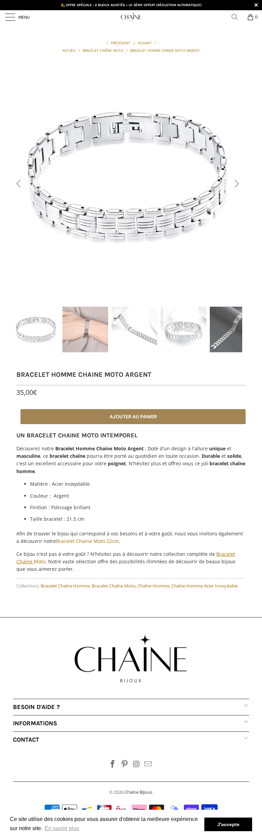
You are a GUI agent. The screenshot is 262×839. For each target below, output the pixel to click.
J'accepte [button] (228, 824)
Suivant (145, 43)
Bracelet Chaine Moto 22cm (87, 541)
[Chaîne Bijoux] (131, 17)
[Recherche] (237, 17)
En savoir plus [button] (62, 828)
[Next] (236, 184)
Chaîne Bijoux (138, 792)
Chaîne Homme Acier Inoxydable (204, 586)
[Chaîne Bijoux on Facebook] (113, 764)
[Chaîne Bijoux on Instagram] (137, 764)
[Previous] (19, 184)
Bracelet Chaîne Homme (65, 586)
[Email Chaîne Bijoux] (148, 764)
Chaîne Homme (153, 586)
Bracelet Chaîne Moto (113, 586)
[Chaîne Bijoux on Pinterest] (125, 764)
